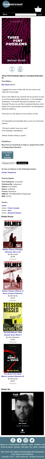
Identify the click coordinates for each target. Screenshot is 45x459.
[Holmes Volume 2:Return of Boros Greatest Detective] (12, 289)
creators (24, 444)
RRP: (4, 196)
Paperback (12, 172)
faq (43, 444)
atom (35, 447)
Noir (9, 210)
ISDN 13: (5, 194)
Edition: (5, 187)
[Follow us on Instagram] (25, 442)
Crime (4, 206)
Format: (5, 191)
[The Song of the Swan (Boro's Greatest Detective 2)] (13, 372)
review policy (14, 444)
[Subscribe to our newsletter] (13, 442)
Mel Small (5, 85)
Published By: (7, 184)
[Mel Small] (22, 422)
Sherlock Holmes (14, 213)
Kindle (4, 172)
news (31, 444)
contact (42, 447)
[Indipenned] (12, 7)
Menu (5, 14)
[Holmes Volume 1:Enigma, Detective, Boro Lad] (12, 248)
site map (24, 447)
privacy (17, 447)
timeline (37, 444)
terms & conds (7, 447)
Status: (4, 189)
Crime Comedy (13, 208)
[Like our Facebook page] (19, 442)
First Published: (8, 182)
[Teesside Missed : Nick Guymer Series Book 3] (12, 331)
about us (3, 444)
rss (31, 447)
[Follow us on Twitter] (32, 442)
